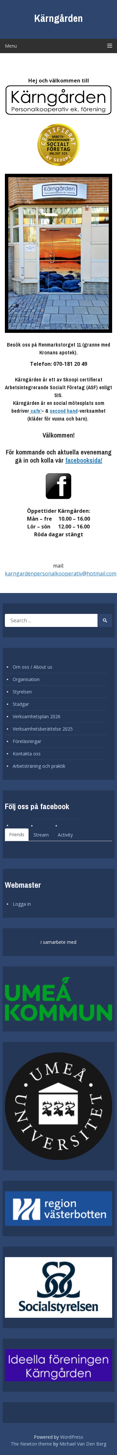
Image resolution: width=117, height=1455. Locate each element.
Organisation (26, 679)
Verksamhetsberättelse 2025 (43, 729)
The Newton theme (31, 1444)
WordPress (71, 1437)
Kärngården (58, 18)
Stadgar (21, 704)
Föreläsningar (27, 741)
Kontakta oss (27, 753)
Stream (41, 835)
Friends (16, 834)
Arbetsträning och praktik (39, 766)
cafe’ (35, 410)
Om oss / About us (32, 667)
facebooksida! (83, 460)
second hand (64, 410)
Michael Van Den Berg (82, 1444)
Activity (65, 835)
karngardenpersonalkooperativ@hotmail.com (60, 573)
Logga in (22, 904)
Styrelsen (22, 692)
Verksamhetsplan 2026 (36, 716)
